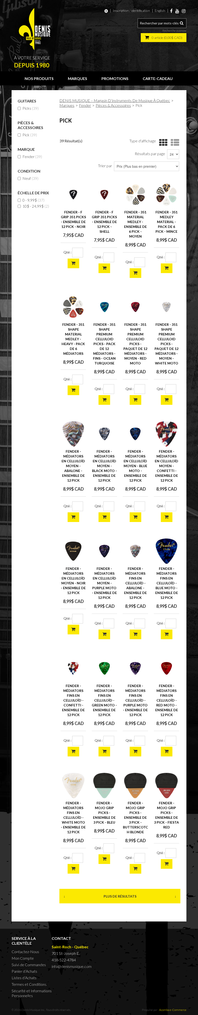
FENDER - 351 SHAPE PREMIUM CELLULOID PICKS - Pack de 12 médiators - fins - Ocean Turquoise (104, 343)
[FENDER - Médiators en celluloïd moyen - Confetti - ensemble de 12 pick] (166, 434)
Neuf (30, 178)
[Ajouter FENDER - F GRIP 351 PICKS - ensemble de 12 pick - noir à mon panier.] (73, 263)
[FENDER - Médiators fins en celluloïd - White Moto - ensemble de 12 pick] (73, 785)
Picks (30, 108)
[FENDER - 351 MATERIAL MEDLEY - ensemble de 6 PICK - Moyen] (135, 194)
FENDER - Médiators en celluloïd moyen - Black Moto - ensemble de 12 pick (104, 465)
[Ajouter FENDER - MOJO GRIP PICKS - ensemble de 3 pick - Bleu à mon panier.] (104, 859)
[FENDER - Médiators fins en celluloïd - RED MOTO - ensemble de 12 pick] (166, 668)
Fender (32, 156)
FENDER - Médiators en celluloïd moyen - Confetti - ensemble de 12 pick (166, 465)
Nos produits (39, 78)
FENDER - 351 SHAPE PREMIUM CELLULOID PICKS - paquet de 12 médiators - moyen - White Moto (166, 343)
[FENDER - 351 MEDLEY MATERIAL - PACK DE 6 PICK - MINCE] (166, 194)
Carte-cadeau (158, 78)
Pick (29, 134)
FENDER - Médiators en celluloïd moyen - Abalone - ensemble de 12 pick (73, 465)
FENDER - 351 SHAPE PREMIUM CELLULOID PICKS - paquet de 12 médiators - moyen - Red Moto (135, 343)
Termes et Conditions (29, 984)
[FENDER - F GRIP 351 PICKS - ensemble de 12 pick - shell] (104, 194)
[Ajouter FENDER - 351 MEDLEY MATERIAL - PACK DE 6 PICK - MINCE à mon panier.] (166, 268)
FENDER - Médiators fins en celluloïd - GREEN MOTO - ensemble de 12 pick (104, 700)
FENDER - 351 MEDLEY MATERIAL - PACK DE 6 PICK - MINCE (166, 221)
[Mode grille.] (162, 142)
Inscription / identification (131, 10)
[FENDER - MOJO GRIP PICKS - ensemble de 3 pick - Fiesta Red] (166, 785)
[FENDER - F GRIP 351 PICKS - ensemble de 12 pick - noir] (73, 194)
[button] (163, 37)
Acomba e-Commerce (172, 1010)
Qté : (67, 252)
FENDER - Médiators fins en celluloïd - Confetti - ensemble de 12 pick (73, 700)
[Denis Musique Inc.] (34, 29)
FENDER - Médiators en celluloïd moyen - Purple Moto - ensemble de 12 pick (104, 583)
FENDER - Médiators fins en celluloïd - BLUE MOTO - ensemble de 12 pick (166, 583)
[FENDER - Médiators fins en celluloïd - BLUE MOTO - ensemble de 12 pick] (166, 551)
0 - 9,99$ (33, 200)
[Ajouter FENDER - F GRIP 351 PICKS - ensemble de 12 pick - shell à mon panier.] (104, 268)
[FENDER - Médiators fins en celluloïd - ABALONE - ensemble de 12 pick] (135, 551)
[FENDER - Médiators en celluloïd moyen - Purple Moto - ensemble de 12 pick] (104, 551)
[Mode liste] (173, 142)
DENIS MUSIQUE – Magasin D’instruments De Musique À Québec (114, 100)
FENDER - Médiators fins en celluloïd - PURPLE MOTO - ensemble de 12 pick (135, 700)
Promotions (114, 78)
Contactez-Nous (25, 951)
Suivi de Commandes (29, 964)
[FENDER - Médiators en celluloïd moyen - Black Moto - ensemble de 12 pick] (104, 434)
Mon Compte (23, 958)
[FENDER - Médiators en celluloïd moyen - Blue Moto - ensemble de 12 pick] (135, 434)
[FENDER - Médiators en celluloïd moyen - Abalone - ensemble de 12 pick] (73, 434)
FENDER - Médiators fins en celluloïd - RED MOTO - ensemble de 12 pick (166, 700)
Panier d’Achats (24, 971)
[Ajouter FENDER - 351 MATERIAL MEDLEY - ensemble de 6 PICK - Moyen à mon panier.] (135, 273)
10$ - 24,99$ (35, 206)
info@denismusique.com (72, 966)
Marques (77, 78)
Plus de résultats (120, 896)
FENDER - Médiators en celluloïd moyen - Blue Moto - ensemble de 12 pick (135, 465)
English (160, 10)
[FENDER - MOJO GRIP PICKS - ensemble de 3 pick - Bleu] (104, 785)
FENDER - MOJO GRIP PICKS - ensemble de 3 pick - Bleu (104, 812)
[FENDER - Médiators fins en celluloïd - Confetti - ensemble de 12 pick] (73, 668)
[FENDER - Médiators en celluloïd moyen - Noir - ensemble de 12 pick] (73, 551)
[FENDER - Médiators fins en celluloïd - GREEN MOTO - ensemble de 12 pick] (104, 668)
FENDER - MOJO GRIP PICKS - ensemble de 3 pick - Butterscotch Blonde (135, 817)
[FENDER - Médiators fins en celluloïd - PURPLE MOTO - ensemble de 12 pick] (135, 668)
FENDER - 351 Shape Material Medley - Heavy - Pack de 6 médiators (73, 338)
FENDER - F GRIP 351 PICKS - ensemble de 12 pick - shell (104, 221)
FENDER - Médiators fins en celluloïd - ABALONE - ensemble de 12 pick (135, 583)
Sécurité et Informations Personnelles (32, 993)
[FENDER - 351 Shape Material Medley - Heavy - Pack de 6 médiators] (73, 307)
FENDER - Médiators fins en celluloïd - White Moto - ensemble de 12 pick (73, 817)
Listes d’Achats (24, 977)
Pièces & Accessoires (113, 105)
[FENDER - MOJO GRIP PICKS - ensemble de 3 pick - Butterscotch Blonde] (135, 785)
